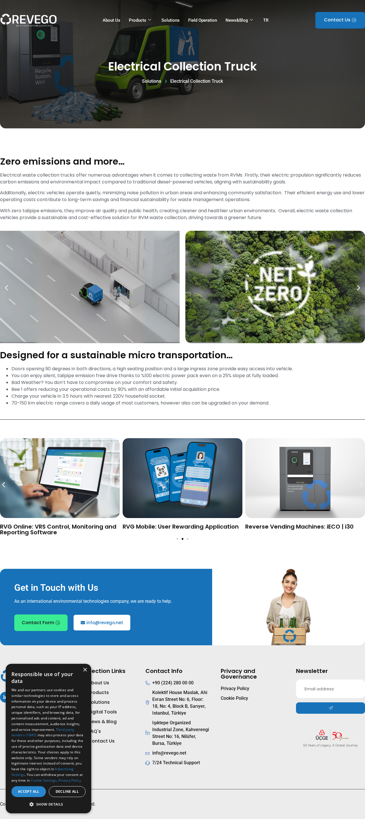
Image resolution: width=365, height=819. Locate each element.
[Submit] (330, 708)
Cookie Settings (44, 780)
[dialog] (48, 738)
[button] (6, 287)
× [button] (85, 670)
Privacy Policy (69, 780)
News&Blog (237, 20)
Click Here (60, 493)
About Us (111, 20)
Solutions (170, 20)
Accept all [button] (28, 791)
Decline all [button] (67, 791)
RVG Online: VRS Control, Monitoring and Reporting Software (58, 529)
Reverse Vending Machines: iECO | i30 (299, 527)
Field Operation (202, 20)
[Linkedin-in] (5, 697)
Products (137, 20)
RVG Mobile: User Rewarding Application (181, 527)
